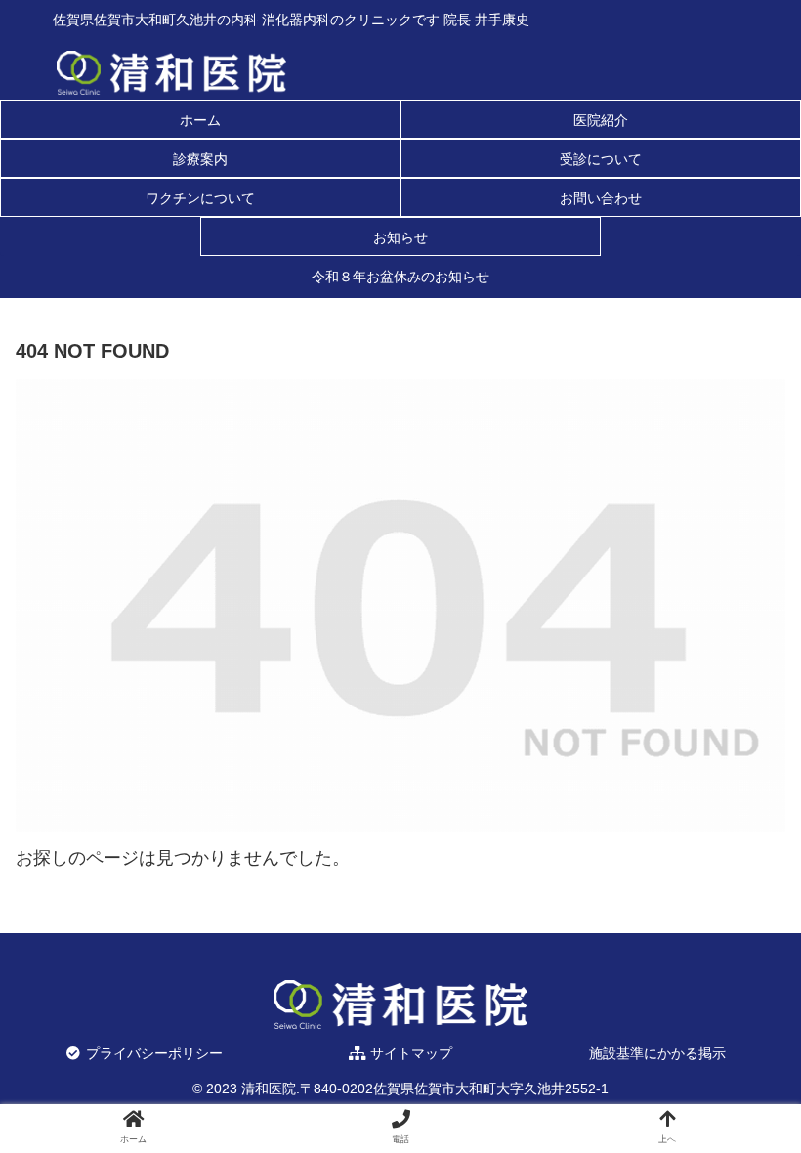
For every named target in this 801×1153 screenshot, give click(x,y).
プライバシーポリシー (152, 1053)
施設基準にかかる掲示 (657, 1053)
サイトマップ (409, 1053)
